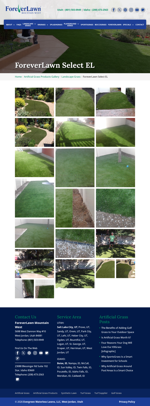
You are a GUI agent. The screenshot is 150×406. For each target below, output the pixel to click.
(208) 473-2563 (36, 374)
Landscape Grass (28, 25)
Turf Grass (85, 393)
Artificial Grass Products (45, 393)
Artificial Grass (22, 393)
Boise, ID (62, 363)
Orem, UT (74, 331)
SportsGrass (87, 25)
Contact (139, 25)
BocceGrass (100, 25)
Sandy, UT (62, 331)
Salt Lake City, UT (67, 327)
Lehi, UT (65, 335)
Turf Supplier (101, 393)
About (9, 25)
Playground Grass (70, 25)
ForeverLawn (114, 25)
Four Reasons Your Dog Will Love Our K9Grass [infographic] (116, 347)
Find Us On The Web (26, 348)
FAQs (19, 25)
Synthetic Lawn (69, 393)
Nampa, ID (74, 363)
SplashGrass (56, 25)
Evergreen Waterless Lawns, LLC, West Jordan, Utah (53, 401)
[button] (34, 102)
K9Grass (42, 25)
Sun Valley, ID (68, 367)
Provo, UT (84, 327)
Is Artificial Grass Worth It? (116, 337)
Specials (127, 25)
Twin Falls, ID (84, 367)
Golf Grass (116, 393)
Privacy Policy (127, 401)
